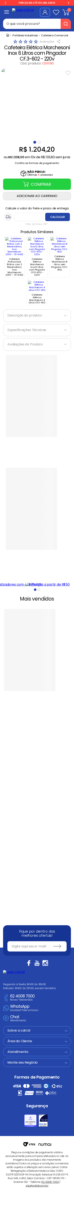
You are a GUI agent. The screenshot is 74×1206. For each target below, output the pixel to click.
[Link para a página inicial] (7, 35)
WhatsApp (24, 1008)
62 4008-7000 (50, 1182)
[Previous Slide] (5, 2)
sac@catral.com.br (37, 1185)
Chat (18, 1018)
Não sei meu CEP (37, 224)
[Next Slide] (68, 2)
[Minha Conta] (45, 12)
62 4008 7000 (22, 997)
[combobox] (37, 24)
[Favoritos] (56, 12)
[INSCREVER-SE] (57, 946)
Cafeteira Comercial (54, 35)
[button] (37, 162)
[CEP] (37, 217)
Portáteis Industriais (25, 35)
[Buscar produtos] (66, 24)
